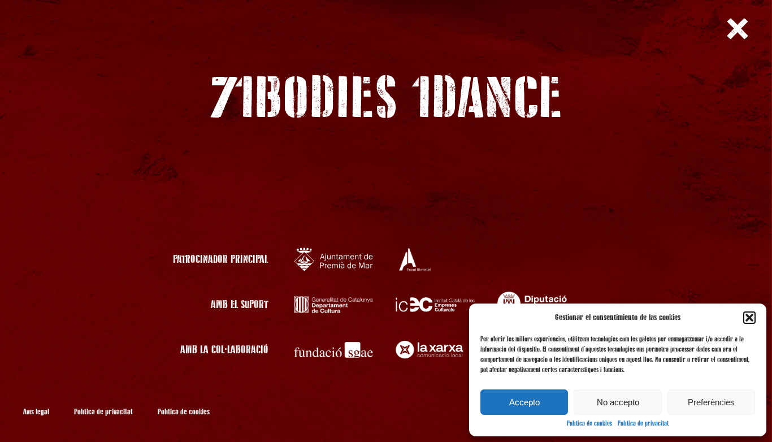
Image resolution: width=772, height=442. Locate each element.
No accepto (618, 402)
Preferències (711, 402)
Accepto (524, 402)
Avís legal (36, 412)
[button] (749, 317)
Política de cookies (589, 424)
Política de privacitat (643, 424)
